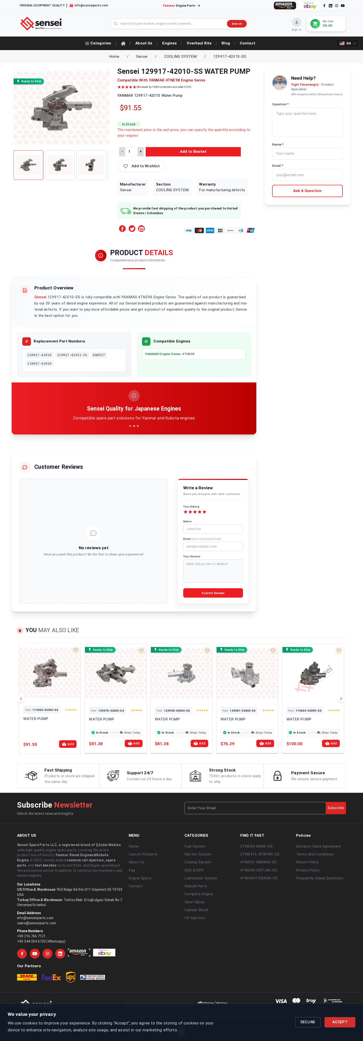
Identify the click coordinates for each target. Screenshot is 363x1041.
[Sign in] (296, 22)
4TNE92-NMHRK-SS (258, 862)
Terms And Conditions (315, 854)
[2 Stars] (190, 512)
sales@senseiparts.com (36, 923)
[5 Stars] (204, 512)
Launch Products (143, 854)
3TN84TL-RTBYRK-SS (260, 854)
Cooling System (197, 862)
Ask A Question (307, 191)
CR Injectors (194, 918)
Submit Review (213, 593)
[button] (141, 166)
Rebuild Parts (195, 886)
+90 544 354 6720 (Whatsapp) (41, 941)
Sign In (297, 29)
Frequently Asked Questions (319, 878)
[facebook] (324, 5)
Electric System (197, 854)
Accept (339, 1022)
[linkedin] (330, 5)
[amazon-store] (285, 5)
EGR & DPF (194, 870)
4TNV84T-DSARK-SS (259, 878)
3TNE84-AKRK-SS (256, 846)
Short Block (194, 902)
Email (202, 539)
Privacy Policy (307, 870)
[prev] (21, 698)
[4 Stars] (199, 512)
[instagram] (336, 5)
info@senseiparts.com (35, 918)
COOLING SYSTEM (180, 56)
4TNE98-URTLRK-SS (258, 870)
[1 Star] (185, 512)
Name (187, 521)
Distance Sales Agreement (318, 846)
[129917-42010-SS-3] (91, 165)
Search (237, 23)
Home (114, 56)
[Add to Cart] (57, 696)
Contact (135, 886)
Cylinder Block (196, 910)
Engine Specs (140, 878)
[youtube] (343, 5)
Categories (100, 43)
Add (70, 744)
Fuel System (195, 846)
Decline (308, 1022)
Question (280, 104)
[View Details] (43, 696)
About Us (136, 862)
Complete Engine (198, 894)
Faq (132, 870)
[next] (341, 698)
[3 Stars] (195, 512)
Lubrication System (201, 878)
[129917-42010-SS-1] (28, 165)
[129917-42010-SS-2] (60, 165)
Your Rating (191, 506)
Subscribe (336, 808)
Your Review (191, 556)
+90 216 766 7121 (31, 936)
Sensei (141, 56)
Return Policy (307, 862)
